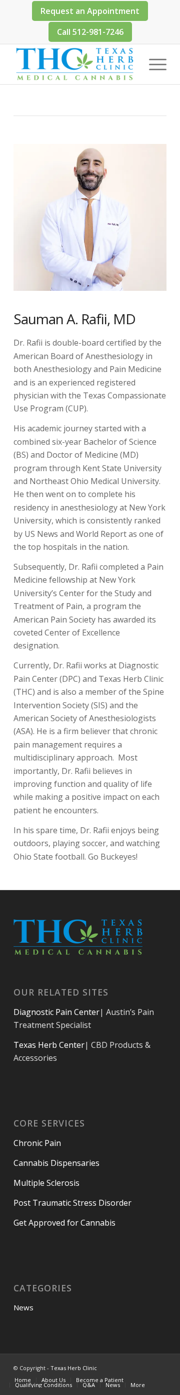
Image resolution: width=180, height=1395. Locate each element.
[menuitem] (23, 1380)
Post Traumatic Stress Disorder (73, 1202)
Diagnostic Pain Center (57, 1012)
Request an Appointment (90, 10)
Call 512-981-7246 (90, 31)
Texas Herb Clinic (73, 1368)
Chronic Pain (37, 1143)
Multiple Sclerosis (47, 1182)
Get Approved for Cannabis (65, 1222)
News (24, 1307)
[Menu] (152, 64)
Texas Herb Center (49, 1044)
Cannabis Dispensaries (57, 1162)
